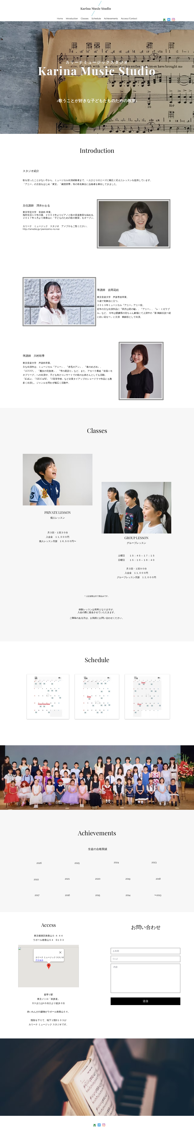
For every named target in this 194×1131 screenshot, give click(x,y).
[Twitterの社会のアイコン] (168, 19)
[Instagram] (173, 19)
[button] (117, 862)
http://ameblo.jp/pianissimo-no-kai (41, 229)
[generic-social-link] (164, 19)
